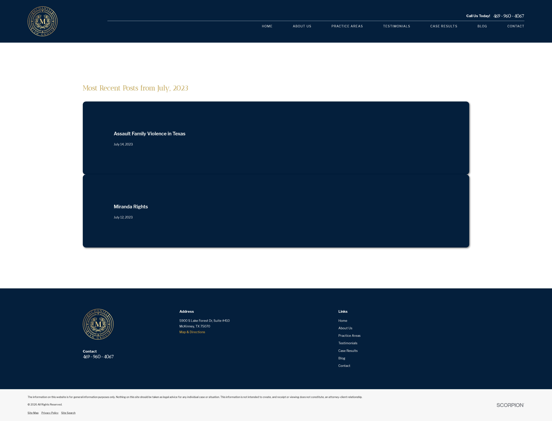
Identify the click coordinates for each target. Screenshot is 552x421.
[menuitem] (33, 413)
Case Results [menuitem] (443, 26)
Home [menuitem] (267, 26)
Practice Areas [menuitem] (347, 26)
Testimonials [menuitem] (396, 26)
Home (342, 321)
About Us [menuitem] (302, 26)
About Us (345, 328)
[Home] (42, 21)
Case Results (348, 351)
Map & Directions (192, 332)
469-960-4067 (508, 16)
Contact (344, 366)
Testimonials (347, 343)
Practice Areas (349, 335)
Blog (341, 358)
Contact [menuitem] (515, 26)
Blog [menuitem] (482, 26)
